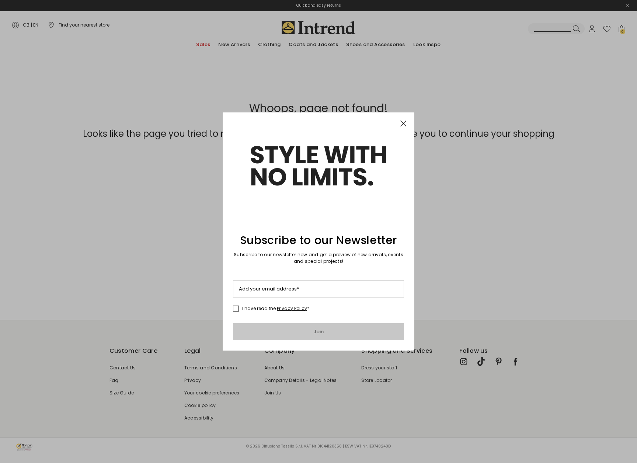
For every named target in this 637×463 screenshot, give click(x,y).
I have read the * (275, 308)
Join (318, 331)
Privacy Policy (292, 308)
